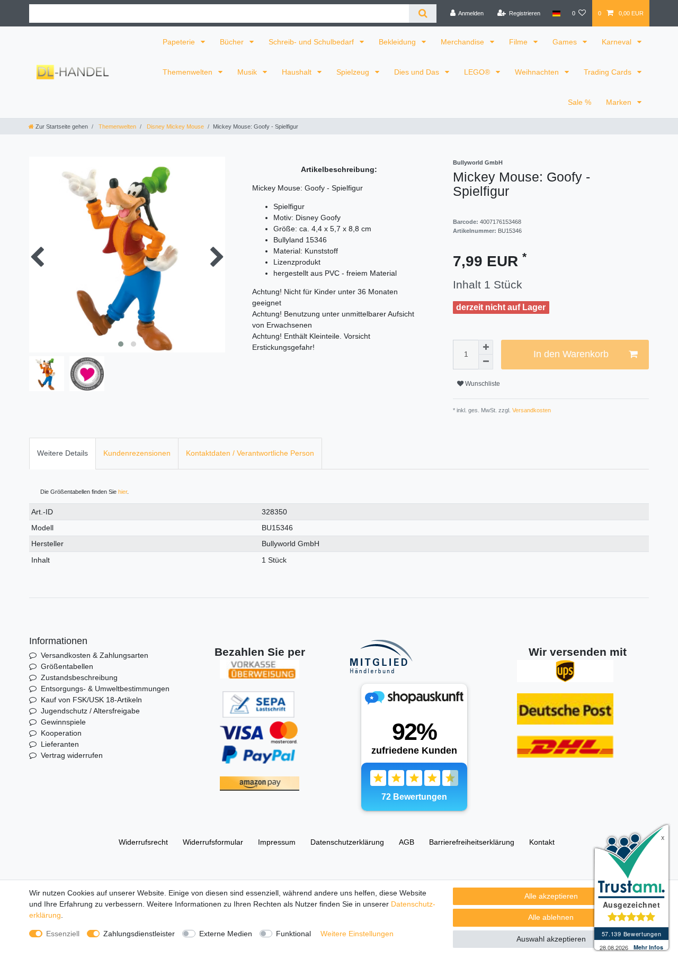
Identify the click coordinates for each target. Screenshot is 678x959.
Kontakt (542, 842)
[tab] (62, 453)
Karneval (618, 42)
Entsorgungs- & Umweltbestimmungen (105, 688)
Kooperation (61, 733)
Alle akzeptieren (551, 896)
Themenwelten (189, 72)
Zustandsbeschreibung (79, 677)
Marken (620, 102)
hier (122, 491)
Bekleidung (398, 42)
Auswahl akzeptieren (551, 939)
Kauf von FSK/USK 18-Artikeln (91, 699)
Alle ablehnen (551, 917)
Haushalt (298, 72)
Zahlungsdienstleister (139, 933)
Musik (248, 72)
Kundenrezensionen (137, 453)
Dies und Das (417, 72)
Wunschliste (481, 383)
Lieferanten (60, 744)
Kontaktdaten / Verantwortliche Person (250, 453)
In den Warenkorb (571, 354)
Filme (519, 42)
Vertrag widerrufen (72, 755)
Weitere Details (62, 453)
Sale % (579, 102)
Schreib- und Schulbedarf (312, 42)
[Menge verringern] (485, 362)
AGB (406, 842)
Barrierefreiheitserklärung (471, 842)
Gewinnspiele (63, 722)
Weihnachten (538, 72)
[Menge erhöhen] (485, 347)
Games (565, 42)
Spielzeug (353, 72)
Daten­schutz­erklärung (347, 842)
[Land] (556, 13)
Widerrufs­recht (143, 842)
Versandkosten (531, 410)
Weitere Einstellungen (357, 933)
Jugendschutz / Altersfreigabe (90, 711)
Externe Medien (225, 933)
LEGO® (478, 72)
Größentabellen (67, 666)
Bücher (233, 42)
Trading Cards (609, 72)
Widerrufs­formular (213, 842)
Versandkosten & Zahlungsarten (94, 655)
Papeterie (180, 42)
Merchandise (463, 42)
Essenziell (62, 933)
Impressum (277, 842)
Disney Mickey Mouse (174, 126)
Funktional (293, 933)
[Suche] (422, 13)
